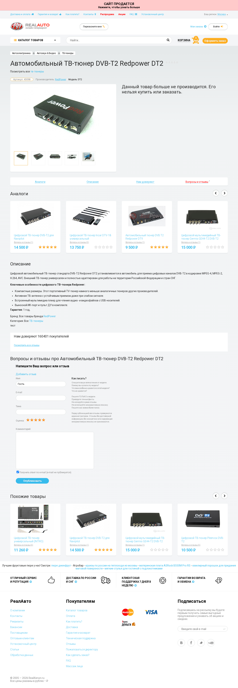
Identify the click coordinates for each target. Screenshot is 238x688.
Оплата (70, 615)
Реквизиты (16, 621)
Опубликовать (32, 480)
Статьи (14, 649)
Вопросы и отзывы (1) (23, 242)
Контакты (89, 14)
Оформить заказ (215, 40)
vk (181, 642)
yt (211, 642)
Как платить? (72, 14)
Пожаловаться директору (82, 649)
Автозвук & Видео (46, 53)
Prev (216, 193)
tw (201, 642)
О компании (17, 610)
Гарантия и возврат (48, 14)
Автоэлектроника (21, 53)
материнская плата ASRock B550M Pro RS (164, 565)
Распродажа (107, 14)
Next (224, 193)
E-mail (19, 392)
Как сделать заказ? (77, 655)
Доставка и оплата (20, 14)
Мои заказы (197, 26)
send (225, 628)
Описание (93, 181)
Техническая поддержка (81, 638)
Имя (18, 378)
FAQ (132, 14)
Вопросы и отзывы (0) (79, 242)
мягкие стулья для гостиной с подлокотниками (134, 568)
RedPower (60, 79)
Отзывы (71, 643)
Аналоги (40, 181)
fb (191, 642)
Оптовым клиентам (22, 638)
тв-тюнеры (37, 71)
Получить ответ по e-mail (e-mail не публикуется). (46, 472)
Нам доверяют (145, 181)
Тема (18, 406)
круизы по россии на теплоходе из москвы (111, 565)
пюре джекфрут (61, 565)
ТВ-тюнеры (67, 53)
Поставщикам (19, 632)
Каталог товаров (76, 610)
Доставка (72, 627)
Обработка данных (21, 655)
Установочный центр (152, 14)
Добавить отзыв (26, 374)
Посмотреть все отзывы (26, 345)
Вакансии (16, 627)
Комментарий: (23, 429)
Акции (121, 14)
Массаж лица (74, 666)
